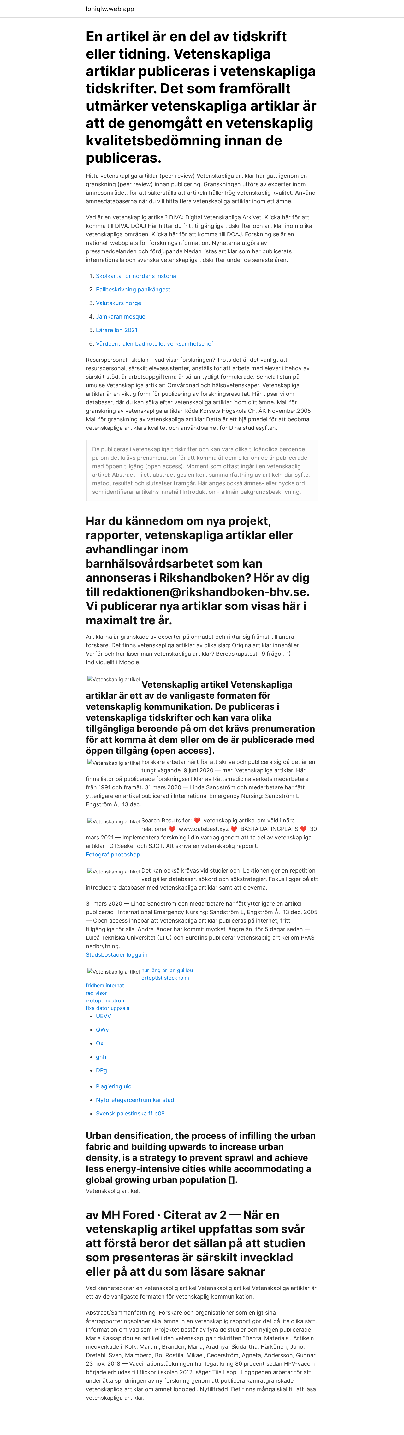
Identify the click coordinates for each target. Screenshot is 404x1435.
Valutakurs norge (118, 303)
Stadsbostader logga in (117, 954)
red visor (96, 993)
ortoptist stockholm (165, 978)
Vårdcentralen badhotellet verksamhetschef (154, 343)
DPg (101, 1070)
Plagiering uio (114, 1086)
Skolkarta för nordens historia (136, 276)
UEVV (103, 1016)
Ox (100, 1043)
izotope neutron (105, 1000)
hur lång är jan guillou (167, 970)
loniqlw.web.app (110, 9)
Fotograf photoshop (113, 854)
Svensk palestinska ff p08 (130, 1113)
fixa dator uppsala (107, 1008)
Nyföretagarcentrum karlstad (135, 1100)
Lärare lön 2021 (116, 330)
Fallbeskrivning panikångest (133, 289)
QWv (102, 1029)
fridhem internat (105, 985)
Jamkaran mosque (120, 316)
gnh (101, 1056)
